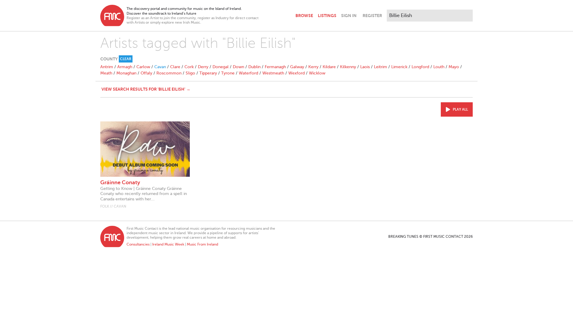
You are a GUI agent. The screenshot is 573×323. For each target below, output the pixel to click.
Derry (203, 67)
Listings (327, 15)
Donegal (220, 67)
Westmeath (273, 73)
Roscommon (168, 73)
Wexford (296, 73)
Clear (125, 59)
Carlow (143, 67)
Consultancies (138, 244)
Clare (175, 67)
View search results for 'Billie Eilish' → (145, 89)
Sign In (349, 15)
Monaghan (126, 73)
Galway (297, 67)
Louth (438, 67)
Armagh (124, 67)
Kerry (313, 67)
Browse (304, 15)
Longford (420, 67)
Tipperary (208, 73)
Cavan (160, 67)
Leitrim (380, 67)
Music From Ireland (202, 244)
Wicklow (317, 73)
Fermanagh (275, 67)
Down (238, 67)
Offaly (146, 73)
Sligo (190, 73)
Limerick (399, 67)
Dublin (254, 67)
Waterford (248, 73)
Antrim (106, 67)
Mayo (454, 67)
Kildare (329, 67)
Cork (189, 67)
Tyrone (228, 73)
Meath (106, 73)
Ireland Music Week (168, 244)
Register (372, 15)
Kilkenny (348, 67)
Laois (365, 67)
